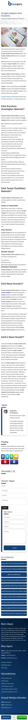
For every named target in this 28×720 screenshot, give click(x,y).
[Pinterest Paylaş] (5, 462)
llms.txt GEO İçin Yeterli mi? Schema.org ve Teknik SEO (14, 613)
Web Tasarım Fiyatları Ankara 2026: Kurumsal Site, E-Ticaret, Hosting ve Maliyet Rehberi (14, 580)
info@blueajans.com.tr (12, 658)
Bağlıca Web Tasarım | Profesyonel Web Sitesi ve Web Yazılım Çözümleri (14, 569)
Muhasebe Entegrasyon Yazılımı (9, 691)
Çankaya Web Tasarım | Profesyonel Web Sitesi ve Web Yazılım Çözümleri (14, 563)
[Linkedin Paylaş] (14, 462)
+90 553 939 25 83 (10, 655)
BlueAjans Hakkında (7, 662)
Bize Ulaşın (4, 667)
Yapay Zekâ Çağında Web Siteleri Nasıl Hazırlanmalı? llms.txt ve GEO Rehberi (14, 608)
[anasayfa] (15, 4)
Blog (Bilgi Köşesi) (6, 665)
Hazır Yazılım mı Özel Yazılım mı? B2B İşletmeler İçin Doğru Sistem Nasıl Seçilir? (14, 596)
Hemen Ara (6, 717)
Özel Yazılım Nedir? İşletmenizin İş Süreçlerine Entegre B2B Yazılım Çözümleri (14, 602)
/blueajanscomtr (7, 702)
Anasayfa (3, 18)
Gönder (5, 507)
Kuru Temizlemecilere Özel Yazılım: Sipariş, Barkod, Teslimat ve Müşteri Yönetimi (14, 585)
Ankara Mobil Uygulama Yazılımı (9, 689)
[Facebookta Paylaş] (3, 457)
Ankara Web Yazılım (7, 678)
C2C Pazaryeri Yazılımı (7, 686)
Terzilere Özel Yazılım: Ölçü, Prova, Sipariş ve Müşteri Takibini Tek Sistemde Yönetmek (14, 591)
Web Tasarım (5, 680)
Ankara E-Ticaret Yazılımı (8, 683)
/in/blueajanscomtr (7, 704)
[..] (14, 717)
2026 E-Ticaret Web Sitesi (14, 574)
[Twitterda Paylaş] (7, 457)
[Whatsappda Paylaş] (12, 457)
